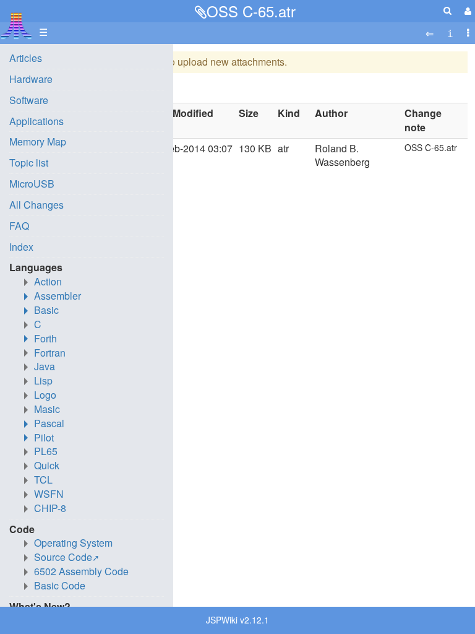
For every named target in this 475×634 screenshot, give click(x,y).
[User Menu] (466, 11)
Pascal (49, 423)
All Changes (36, 205)
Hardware (31, 79)
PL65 (46, 451)
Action (48, 281)
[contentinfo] (450, 32)
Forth (45, 338)
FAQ (19, 226)
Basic (46, 310)
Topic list (28, 162)
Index (21, 247)
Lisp (43, 380)
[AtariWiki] (16, 22)
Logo (45, 395)
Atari (16, 25)
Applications (36, 121)
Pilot (44, 437)
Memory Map (37, 141)
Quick (46, 465)
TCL (43, 479)
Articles (25, 58)
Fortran (50, 352)
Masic (47, 409)
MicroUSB (31, 183)
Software (28, 100)
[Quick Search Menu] (447, 10)
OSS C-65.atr (251, 11)
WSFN (49, 494)
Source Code (63, 557)
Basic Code (59, 585)
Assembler (57, 296)
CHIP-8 (50, 508)
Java (44, 366)
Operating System (73, 543)
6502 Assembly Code (81, 571)
